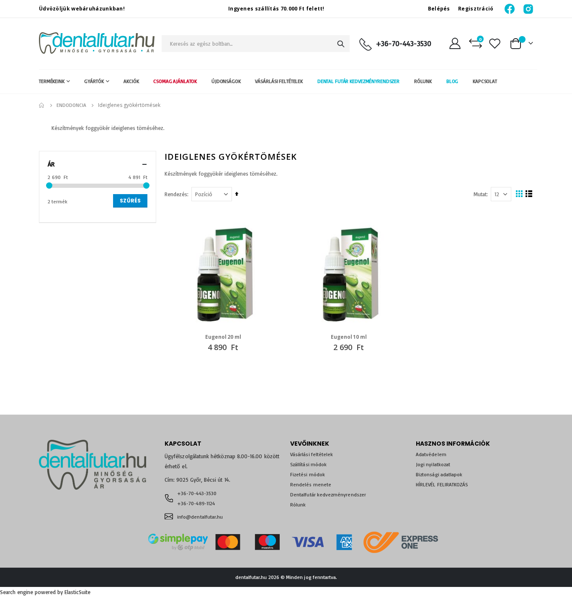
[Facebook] (510, 8)
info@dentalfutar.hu (200, 517)
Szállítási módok (308, 464)
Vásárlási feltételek (311, 454)
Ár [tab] (51, 164)
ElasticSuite (77, 592)
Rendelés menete (310, 484)
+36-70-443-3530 (403, 43)
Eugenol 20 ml (223, 337)
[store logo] (97, 43)
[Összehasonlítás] (475, 43)
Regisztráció (476, 8)
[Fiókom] (454, 43)
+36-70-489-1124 (196, 503)
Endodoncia (71, 105)
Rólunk (298, 504)
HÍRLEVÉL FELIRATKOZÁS (442, 484)
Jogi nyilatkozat (433, 464)
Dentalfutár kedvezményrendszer (328, 494)
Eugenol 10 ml (348, 337)
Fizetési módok (307, 474)
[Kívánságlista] (495, 43)
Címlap (42, 105)
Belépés (439, 8)
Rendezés (176, 194)
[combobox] (256, 43)
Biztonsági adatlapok (439, 474)
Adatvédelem (431, 454)
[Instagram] (528, 8)
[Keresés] (341, 44)
